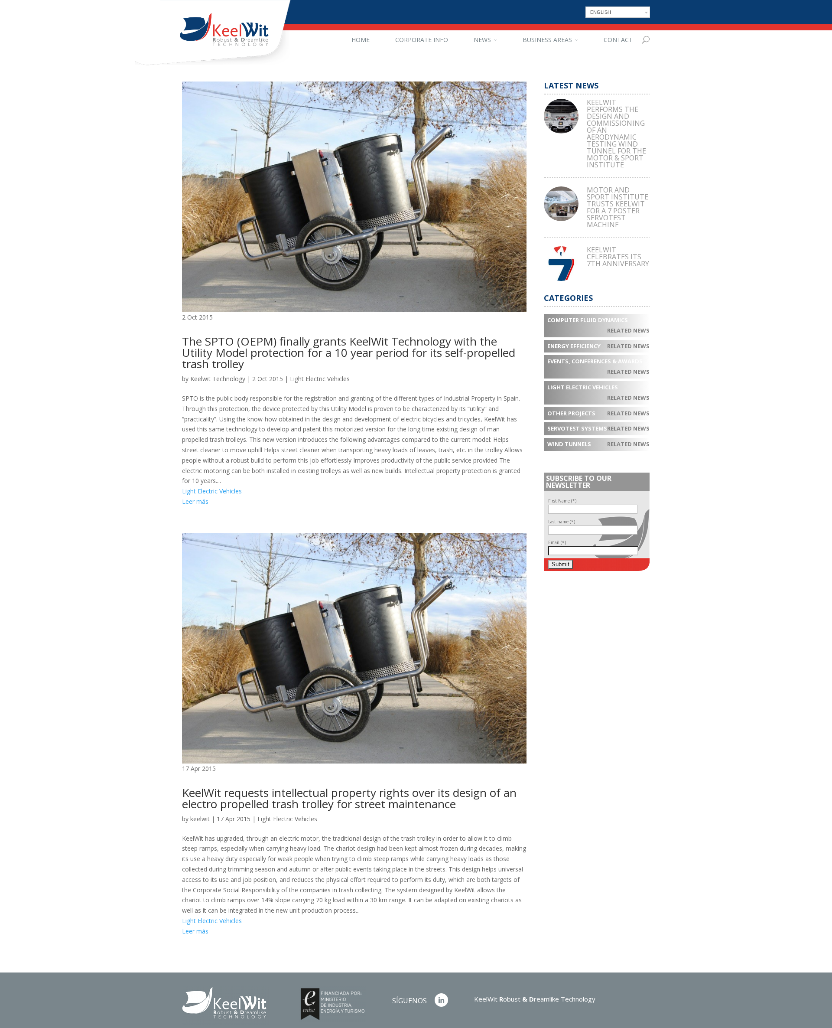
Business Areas (547, 40)
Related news (628, 330)
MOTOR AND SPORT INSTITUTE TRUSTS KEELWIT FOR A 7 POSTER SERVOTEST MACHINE (617, 207)
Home (360, 40)
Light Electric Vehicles (320, 379)
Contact (618, 40)
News (482, 40)
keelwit (200, 819)
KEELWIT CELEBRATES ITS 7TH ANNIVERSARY (618, 256)
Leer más (195, 501)
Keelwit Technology (217, 379)
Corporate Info (421, 40)
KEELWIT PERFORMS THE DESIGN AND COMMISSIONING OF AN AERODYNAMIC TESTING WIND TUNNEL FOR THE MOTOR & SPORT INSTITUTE (616, 134)
